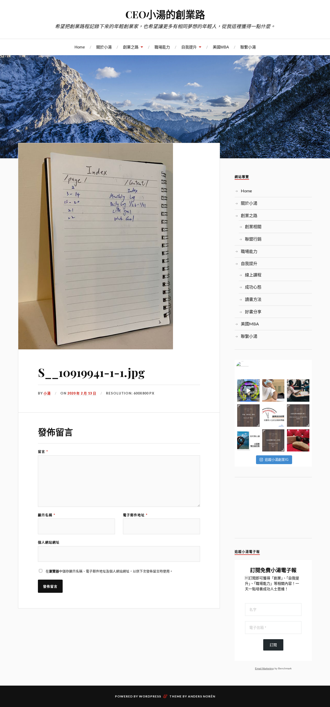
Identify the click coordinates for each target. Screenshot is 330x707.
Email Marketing (264, 668)
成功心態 (253, 286)
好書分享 (253, 311)
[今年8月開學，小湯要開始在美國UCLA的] (298, 390)
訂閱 (273, 645)
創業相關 (253, 226)
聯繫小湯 (248, 47)
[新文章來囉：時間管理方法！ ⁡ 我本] (273, 415)
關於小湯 (104, 47)
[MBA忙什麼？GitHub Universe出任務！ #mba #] (248, 390)
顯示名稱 (46, 515)
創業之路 (130, 47)
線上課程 (253, 274)
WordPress (150, 696)
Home (80, 47)
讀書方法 (253, 299)
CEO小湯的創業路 (165, 14)
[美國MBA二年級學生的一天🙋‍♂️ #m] (273, 390)
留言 (43, 451)
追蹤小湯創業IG (276, 459)
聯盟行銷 (253, 238)
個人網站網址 (49, 542)
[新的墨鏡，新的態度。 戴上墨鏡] (298, 440)
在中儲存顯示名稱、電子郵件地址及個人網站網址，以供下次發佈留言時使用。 (109, 571)
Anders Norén (201, 696)
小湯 (47, 393)
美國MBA (221, 47)
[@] (250, 367)
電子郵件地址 (135, 515)
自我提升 (189, 47)
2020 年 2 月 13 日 (81, 393)
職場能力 (162, 47)
